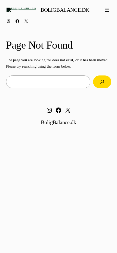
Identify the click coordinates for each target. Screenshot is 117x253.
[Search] (102, 81)
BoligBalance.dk (65, 10)
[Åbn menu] (107, 10)
